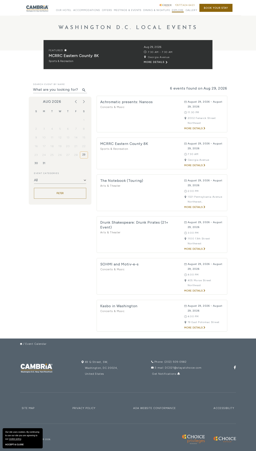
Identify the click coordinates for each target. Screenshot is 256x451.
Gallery (191, 10)
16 (36, 146)
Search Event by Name (49, 84)
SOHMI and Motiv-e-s (119, 264)
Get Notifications (164, 373)
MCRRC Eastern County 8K (74, 55)
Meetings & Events (128, 10)
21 (76, 146)
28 (76, 155)
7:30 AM (193, 154)
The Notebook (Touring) (121, 180)
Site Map (28, 408)
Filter (60, 193)
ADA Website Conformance (154, 408)
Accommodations (86, 10)
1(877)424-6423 (185, 5)
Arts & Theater (110, 185)
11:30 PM (193, 112)
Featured (56, 50)
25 (52, 155)
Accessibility (224, 408)
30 (36, 163)
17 (44, 146)
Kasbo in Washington (119, 306)
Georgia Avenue (158, 57)
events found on (198, 88)
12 (60, 137)
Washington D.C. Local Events (128, 27)
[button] (215, 8)
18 (52, 146)
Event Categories (46, 173)
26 (60, 155)
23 (36, 155)
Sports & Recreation (61, 61)
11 (52, 137)
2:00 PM (193, 191)
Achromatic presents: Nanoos (126, 102)
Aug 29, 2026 (152, 47)
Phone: (170, 361)
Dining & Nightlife (156, 10)
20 (68, 146)
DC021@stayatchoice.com (183, 367)
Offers (107, 10)
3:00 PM (193, 232)
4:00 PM (193, 274)
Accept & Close (14, 444)
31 (44, 163)
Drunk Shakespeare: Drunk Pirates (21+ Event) (134, 224)
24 (44, 155)
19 (60, 146)
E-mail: (178, 367)
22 (84, 146)
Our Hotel (64, 10)
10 (44, 137)
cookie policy (15, 439)
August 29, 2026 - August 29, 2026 (205, 104)
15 (84, 137)
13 (68, 137)
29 (84, 154)
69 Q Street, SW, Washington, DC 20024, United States (101, 367)
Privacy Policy (84, 408)
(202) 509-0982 (175, 361)
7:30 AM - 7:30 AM (160, 52)
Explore (178, 10)
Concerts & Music (112, 107)
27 (68, 155)
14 (76, 137)
